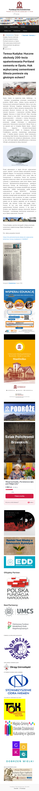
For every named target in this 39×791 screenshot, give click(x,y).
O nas (5, 27)
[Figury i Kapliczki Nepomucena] (18, 775)
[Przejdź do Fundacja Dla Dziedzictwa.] (4, 35)
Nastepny (32, 35)
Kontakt (23, 27)
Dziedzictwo (17, 30)
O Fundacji (22, 788)
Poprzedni (24, 35)
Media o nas (7, 30)
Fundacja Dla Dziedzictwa (19, 10)
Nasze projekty (14, 27)
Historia (25, 30)
